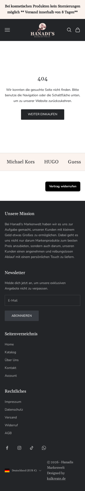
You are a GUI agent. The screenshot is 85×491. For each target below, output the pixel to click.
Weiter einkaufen (42, 114)
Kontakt (10, 368)
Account (11, 375)
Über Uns (12, 360)
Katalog (10, 352)
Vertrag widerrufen (62, 186)
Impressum (13, 401)
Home (9, 344)
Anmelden (42, 476)
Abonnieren (22, 316)
